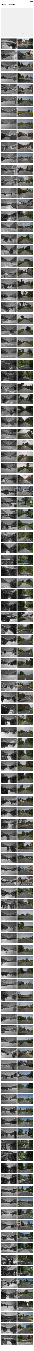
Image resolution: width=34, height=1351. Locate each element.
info (23, 33)
